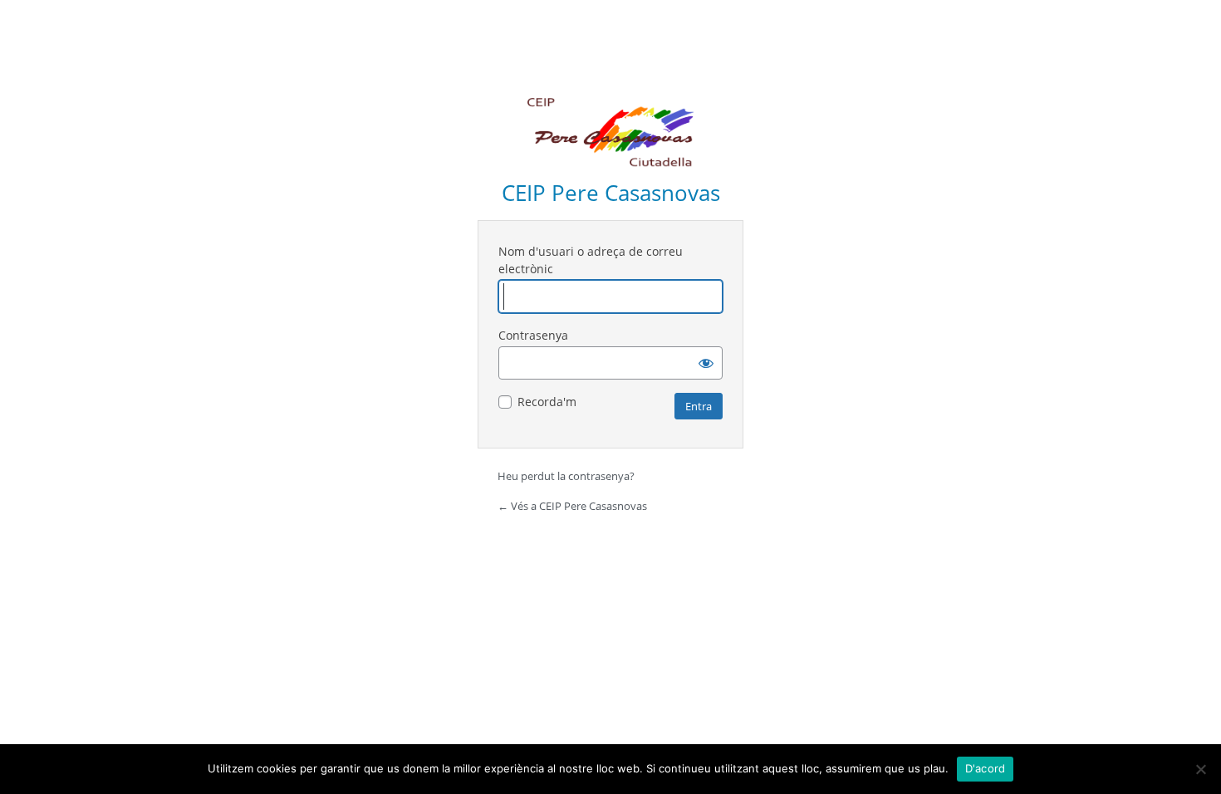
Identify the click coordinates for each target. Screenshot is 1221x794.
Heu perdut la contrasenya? (566, 475)
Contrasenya (533, 335)
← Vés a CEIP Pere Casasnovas (572, 505)
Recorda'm (546, 401)
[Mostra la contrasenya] (706, 363)
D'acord (985, 768)
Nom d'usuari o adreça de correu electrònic (590, 260)
